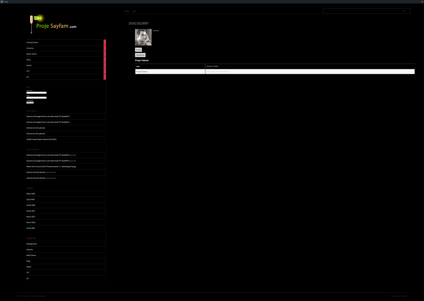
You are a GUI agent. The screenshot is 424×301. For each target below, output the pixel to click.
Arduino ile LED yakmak (35, 128)
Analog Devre (31, 244)
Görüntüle (140, 55)
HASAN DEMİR (212, 66)
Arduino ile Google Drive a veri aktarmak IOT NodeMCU (48, 116)
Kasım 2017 (30, 216)
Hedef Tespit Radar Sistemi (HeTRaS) (41, 139)
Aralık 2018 (30, 205)
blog (28, 261)
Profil (138, 50)
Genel (28, 267)
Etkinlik (127, 11)
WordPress (35, 296)
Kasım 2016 (30, 222)
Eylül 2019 (30, 199)
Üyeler (134, 11)
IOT (27, 272)
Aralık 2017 (30, 211)
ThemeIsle (404, 296)
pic (27, 278)
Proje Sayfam (26, 296)
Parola (27, 95)
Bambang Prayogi (69, 166)
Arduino (29, 249)
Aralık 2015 (30, 228)
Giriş (6, 2)
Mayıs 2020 (30, 193)
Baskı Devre (31, 255)
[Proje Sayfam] (57, 34)
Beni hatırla (30, 100)
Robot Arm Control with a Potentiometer (42, 166)
